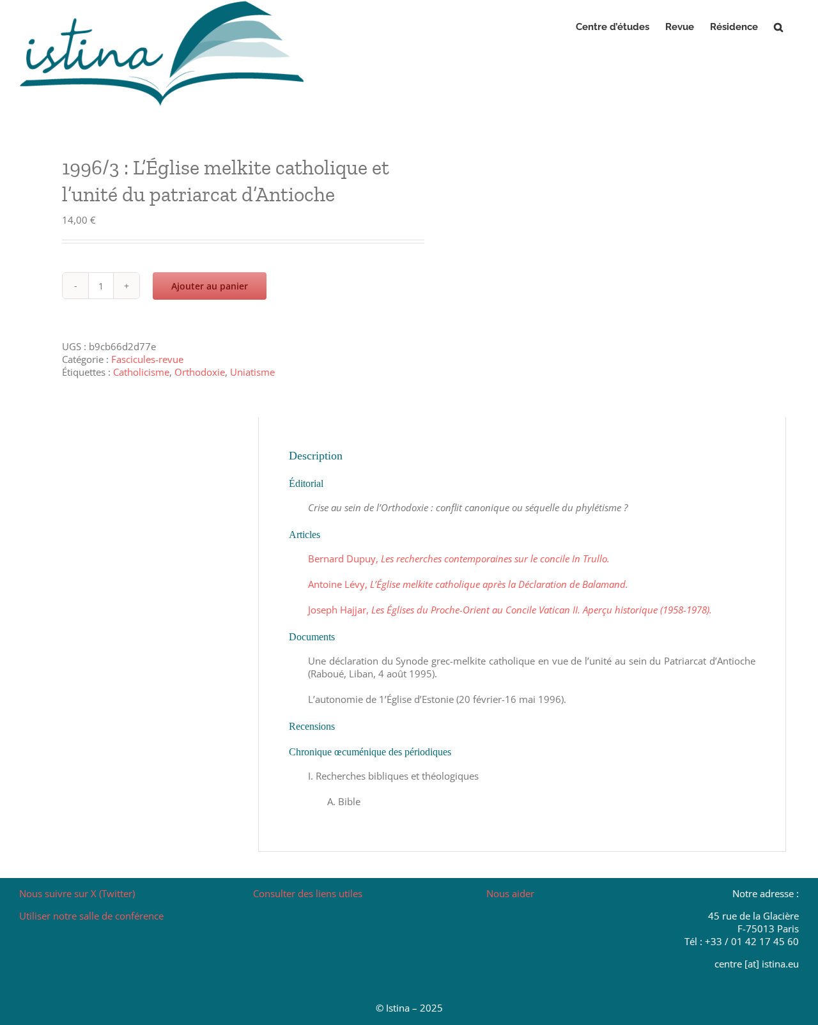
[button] (778, 27)
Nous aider (510, 893)
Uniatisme (252, 372)
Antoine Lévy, (468, 584)
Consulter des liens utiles (307, 893)
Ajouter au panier (209, 286)
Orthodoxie (199, 372)
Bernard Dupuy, (459, 558)
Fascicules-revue (147, 359)
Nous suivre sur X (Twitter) (77, 893)
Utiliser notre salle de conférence (91, 915)
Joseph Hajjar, (510, 609)
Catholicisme (141, 372)
